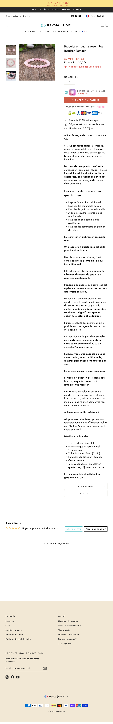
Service (26, 16)
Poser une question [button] (95, 529)
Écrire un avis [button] (73, 529)
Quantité (71, 77)
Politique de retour (15, 634)
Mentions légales (13, 630)
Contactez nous (65, 643)
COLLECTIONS (60, 31)
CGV (8, 625)
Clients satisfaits (13, 16)
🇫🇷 (84, 31)
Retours (86, 493)
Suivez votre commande (69, 625)
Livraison (86, 486)
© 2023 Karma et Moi (56, 711)
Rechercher (11, 616)
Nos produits (64, 630)
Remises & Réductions (68, 634)
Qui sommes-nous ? (67, 639)
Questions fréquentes (68, 620)
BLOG (77, 31)
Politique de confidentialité (18, 639)
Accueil (30, 31)
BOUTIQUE (43, 31)
